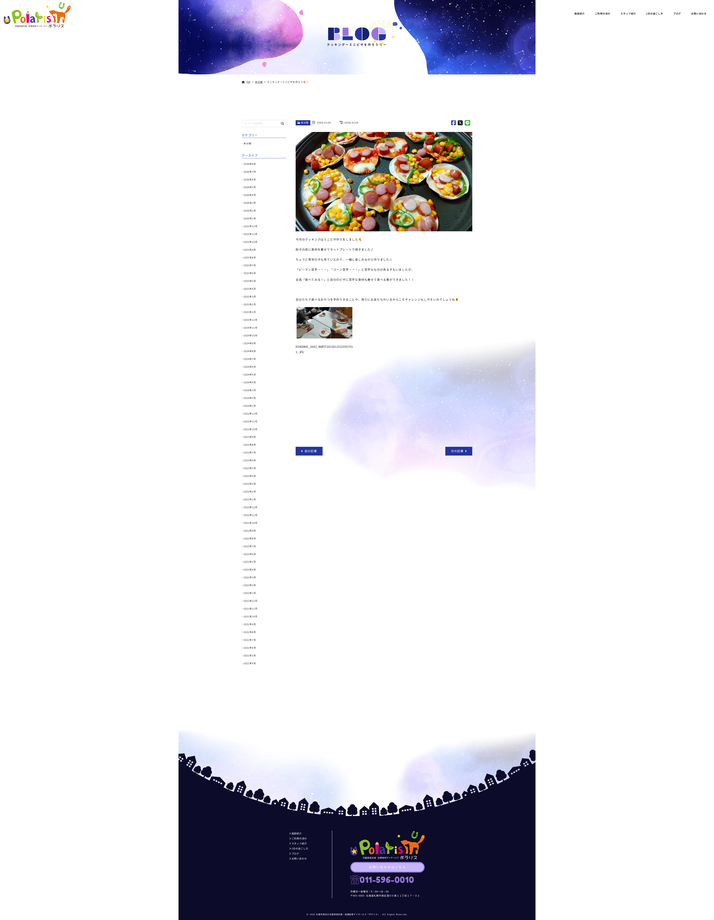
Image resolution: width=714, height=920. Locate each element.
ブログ (677, 13)
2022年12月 (250, 507)
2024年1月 (250, 406)
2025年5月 (250, 281)
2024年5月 (250, 374)
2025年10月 (250, 242)
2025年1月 (250, 312)
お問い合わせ (699, 13)
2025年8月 (250, 257)
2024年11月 (250, 327)
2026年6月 (250, 179)
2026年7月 (250, 171)
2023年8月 (250, 444)
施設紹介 (579, 13)
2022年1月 (250, 593)
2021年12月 (250, 601)
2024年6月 (250, 366)
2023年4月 (250, 476)
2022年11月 (250, 515)
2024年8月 (250, 351)
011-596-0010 (387, 880)
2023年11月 (250, 421)
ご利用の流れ (602, 13)
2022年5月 (250, 561)
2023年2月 (250, 491)
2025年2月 (250, 304)
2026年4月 (250, 195)
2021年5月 (250, 655)
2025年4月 (250, 288)
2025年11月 (250, 234)
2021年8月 (250, 632)
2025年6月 (250, 273)
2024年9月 (250, 343)
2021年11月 (250, 608)
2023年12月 (250, 413)
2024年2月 (250, 398)
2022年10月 (250, 523)
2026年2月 (250, 210)
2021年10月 (250, 616)
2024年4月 (250, 382)
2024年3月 (250, 390)
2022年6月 (250, 554)
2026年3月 (250, 203)
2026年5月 (250, 187)
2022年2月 (250, 585)
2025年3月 (250, 296)
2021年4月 (250, 663)
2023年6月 (250, 460)
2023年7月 (250, 452)
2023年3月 (250, 483)
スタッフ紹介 (628, 13)
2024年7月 (250, 359)
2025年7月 (250, 265)
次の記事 (458, 451)
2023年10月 (250, 429)
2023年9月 (250, 437)
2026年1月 (250, 218)
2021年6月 (250, 647)
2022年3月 (250, 577)
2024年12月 (250, 320)
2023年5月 (250, 468)
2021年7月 (250, 640)
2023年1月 (250, 499)
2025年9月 (250, 249)
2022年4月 (250, 569)
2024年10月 (250, 335)
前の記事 (310, 451)
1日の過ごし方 (654, 13)
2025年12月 (250, 226)
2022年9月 (250, 530)
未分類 (304, 122)
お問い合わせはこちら (387, 867)
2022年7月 (250, 546)
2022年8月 (250, 538)
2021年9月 (250, 624)
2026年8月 (250, 164)
